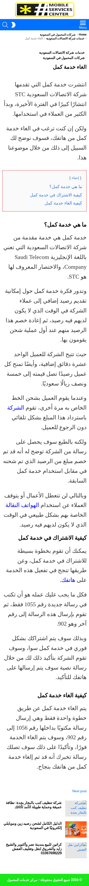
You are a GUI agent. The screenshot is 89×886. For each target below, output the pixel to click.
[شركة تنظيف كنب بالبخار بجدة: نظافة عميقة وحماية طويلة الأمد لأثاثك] (76, 809)
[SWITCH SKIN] (13, 25)
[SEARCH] (5, 25)
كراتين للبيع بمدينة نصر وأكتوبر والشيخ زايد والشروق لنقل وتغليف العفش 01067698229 (34, 848)
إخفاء (75, 178)
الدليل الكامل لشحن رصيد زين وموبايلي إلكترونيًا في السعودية (33, 825)
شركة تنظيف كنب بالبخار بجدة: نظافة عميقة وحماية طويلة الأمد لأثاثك (34, 805)
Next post (79, 791)
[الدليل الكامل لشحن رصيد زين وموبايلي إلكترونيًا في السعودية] (76, 829)
